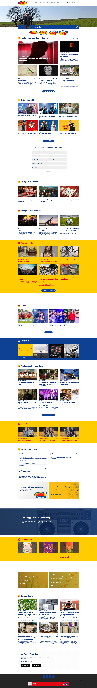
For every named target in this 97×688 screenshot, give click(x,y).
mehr (45, 453)
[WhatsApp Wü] (53, 676)
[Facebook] (44, 676)
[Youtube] (50, 676)
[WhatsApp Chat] (77, 27)
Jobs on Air (59, 2)
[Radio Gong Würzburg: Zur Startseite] (23, 3)
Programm (42, 2)
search (78, 2)
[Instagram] (47, 676)
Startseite (32, 2)
